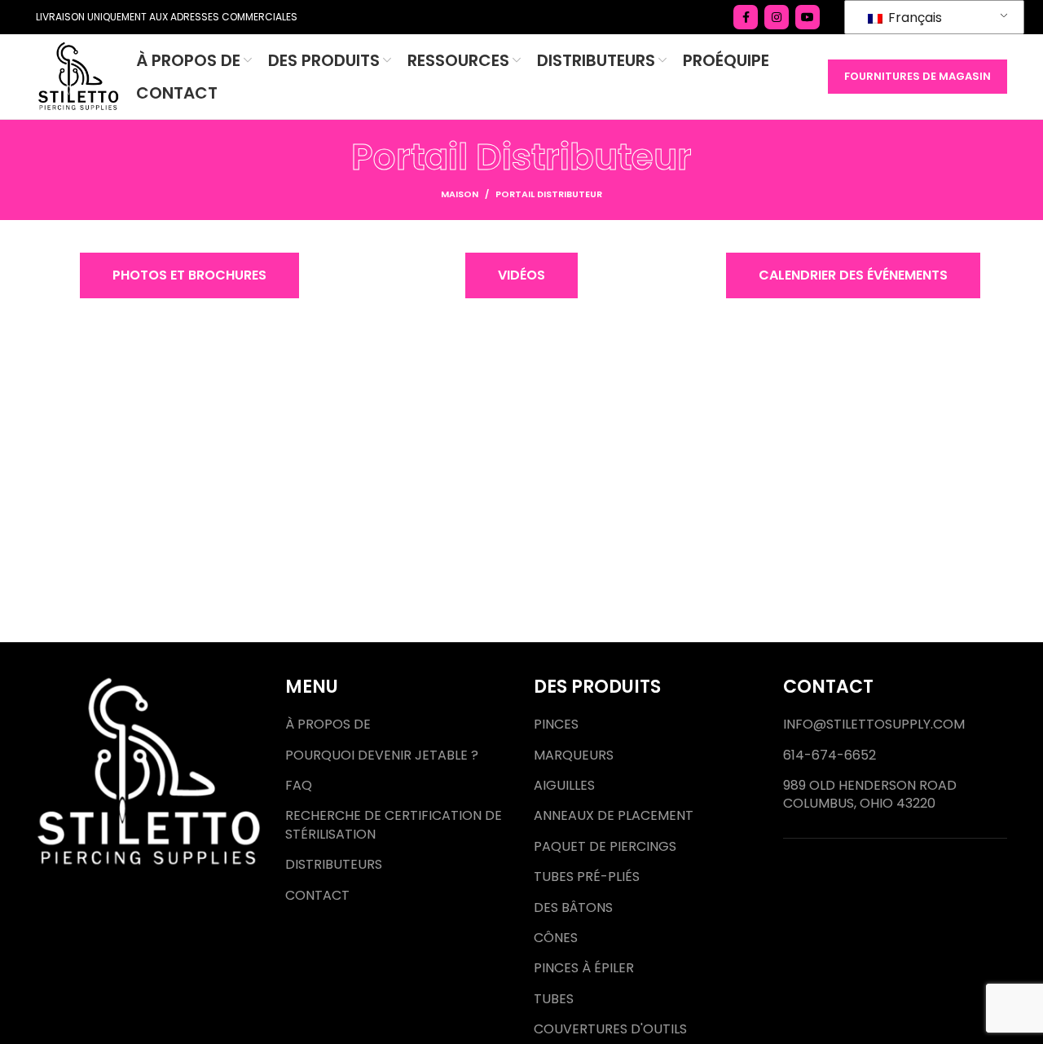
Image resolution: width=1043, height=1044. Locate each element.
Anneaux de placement (613, 816)
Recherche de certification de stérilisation (393, 825)
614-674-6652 (829, 755)
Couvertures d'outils (610, 1029)
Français (913, 17)
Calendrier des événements (853, 275)
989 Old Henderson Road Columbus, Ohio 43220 (870, 795)
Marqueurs (574, 755)
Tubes (554, 999)
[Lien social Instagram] (776, 17)
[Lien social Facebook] (745, 17)
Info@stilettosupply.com (874, 724)
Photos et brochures (189, 275)
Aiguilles (564, 786)
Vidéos (521, 275)
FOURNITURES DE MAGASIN (917, 76)
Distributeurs (333, 865)
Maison (459, 193)
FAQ (298, 786)
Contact (317, 896)
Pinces (556, 724)
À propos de (328, 724)
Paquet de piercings (605, 847)
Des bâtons (573, 908)
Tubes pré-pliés (587, 877)
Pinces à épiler (584, 968)
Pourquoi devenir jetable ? (381, 755)
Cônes (556, 938)
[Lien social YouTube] (807, 17)
